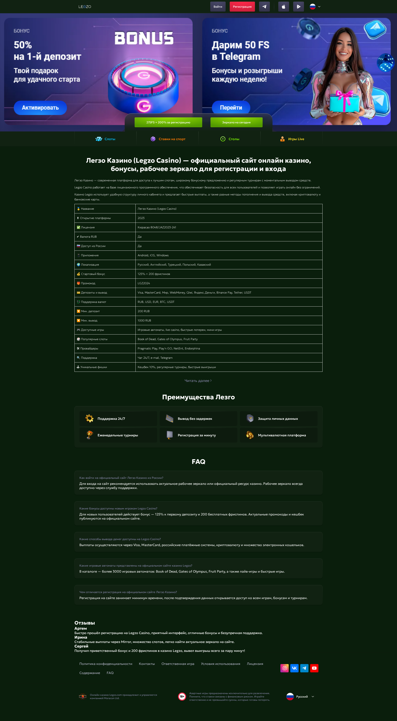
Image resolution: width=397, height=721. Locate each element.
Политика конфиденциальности (105, 664)
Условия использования (220, 664)
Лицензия (255, 664)
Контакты (147, 664)
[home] (84, 7)
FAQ (110, 673)
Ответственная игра (177, 664)
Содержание (89, 673)
